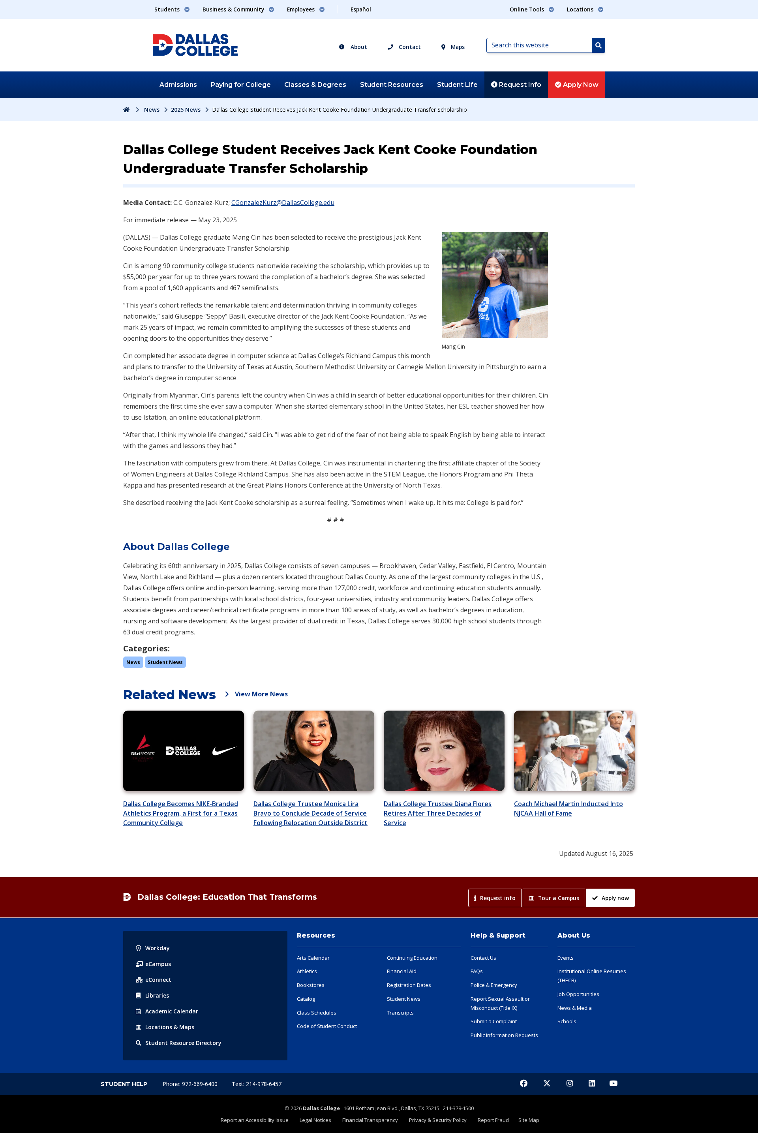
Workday (157, 948)
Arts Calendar (313, 957)
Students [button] (167, 9)
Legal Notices (315, 1120)
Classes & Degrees (315, 84)
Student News (403, 998)
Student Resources (391, 84)
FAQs (477, 971)
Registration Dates (409, 985)
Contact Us (483, 957)
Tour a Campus (558, 898)
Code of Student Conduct (327, 1026)
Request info (498, 898)
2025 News (186, 109)
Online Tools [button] (528, 9)
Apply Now (580, 84)
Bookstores (311, 985)
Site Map (528, 1120)
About (358, 47)
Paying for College (241, 84)
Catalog (306, 998)
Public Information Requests (504, 1035)
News (151, 109)
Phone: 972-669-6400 (191, 1084)
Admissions (178, 84)
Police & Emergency (494, 985)
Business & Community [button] (234, 9)
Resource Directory (183, 1043)
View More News (261, 694)
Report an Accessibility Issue (255, 1120)
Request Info (519, 84)
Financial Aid (402, 971)
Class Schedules (316, 1012)
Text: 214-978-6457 (256, 1084)
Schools (566, 1021)
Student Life (457, 84)
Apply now (615, 898)
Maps (457, 47)
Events (565, 957)
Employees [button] (301, 9)
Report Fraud (493, 1120)
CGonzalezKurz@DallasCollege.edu (282, 202)
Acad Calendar (171, 1011)
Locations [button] (581, 9)
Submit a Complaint (494, 1021)
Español (361, 9)
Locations (169, 1027)
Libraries (157, 995)
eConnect (158, 979)
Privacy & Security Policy (438, 1120)
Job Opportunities (578, 994)
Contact (409, 47)
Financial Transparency (370, 1120)
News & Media (574, 1007)
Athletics (307, 971)
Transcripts (400, 1012)
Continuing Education (412, 957)
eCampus (158, 964)
